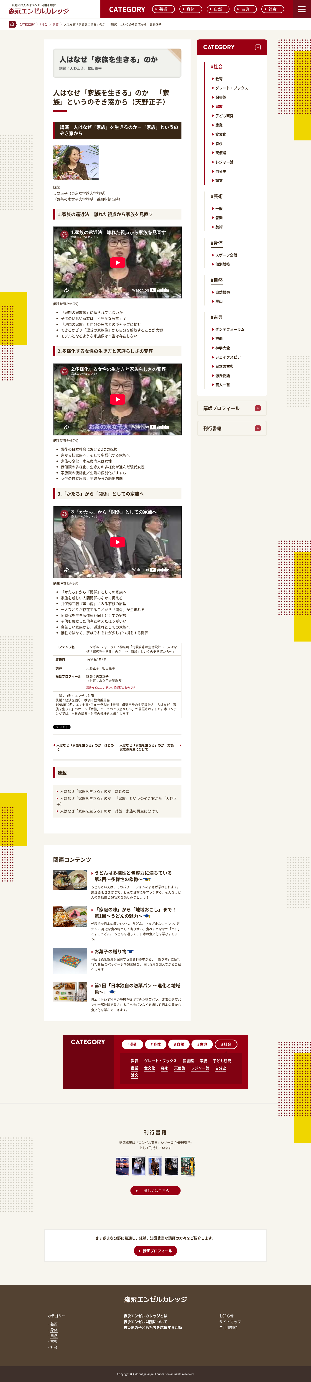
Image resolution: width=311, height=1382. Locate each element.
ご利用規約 (228, 1327)
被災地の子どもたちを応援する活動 (153, 1327)
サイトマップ (230, 1321)
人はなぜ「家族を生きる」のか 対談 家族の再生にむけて (148, 747)
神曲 (219, 338)
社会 (272, 9)
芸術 (163, 9)
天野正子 (102, 676)
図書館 (220, 97)
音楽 (219, 217)
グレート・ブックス (231, 88)
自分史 (220, 171)
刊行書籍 (212, 428)
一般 (219, 208)
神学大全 (222, 347)
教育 (219, 78)
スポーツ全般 (226, 255)
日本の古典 (224, 366)
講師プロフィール (221, 408)
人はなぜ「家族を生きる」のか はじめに (85, 747)
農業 (219, 125)
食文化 (220, 134)
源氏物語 (222, 375)
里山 (219, 301)
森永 (219, 143)
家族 (219, 106)
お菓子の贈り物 (110, 951)
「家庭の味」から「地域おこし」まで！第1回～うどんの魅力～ (135, 912)
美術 (219, 227)
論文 (219, 180)
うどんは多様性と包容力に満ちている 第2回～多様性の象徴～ (133, 876)
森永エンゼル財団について (145, 1321)
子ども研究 (224, 115)
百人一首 (222, 384)
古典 (245, 9)
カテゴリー (56, 1315)
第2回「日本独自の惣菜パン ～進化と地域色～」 (137, 988)
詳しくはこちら (156, 1190)
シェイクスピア (228, 357)
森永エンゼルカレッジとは (145, 1315)
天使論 (220, 152)
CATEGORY (127, 9)
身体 (190, 9)
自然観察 (222, 292)
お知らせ (226, 1315)
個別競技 (222, 264)
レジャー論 (224, 162)
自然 (218, 9)
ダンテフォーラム (230, 329)
